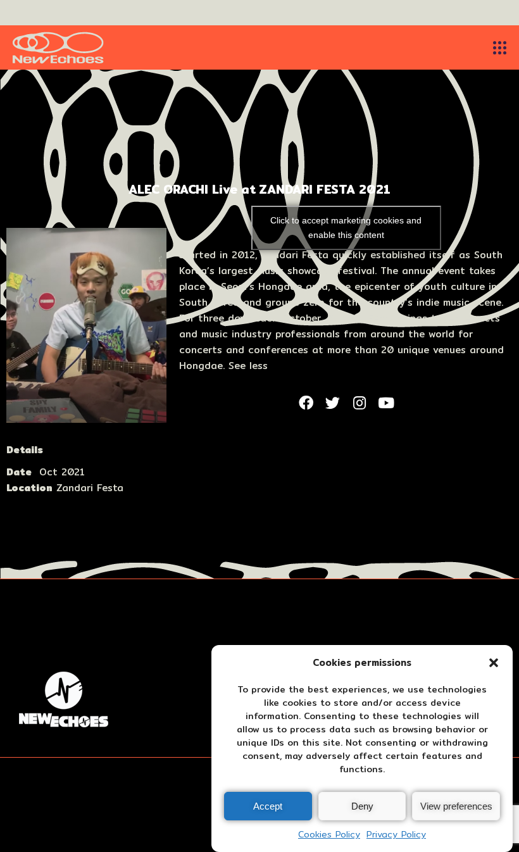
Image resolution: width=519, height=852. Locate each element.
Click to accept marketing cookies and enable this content (346, 227)
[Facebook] (306, 402)
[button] (493, 662)
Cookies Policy (329, 834)
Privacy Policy (396, 834)
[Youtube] (386, 402)
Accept (267, 806)
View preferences (456, 806)
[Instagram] (359, 402)
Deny (362, 806)
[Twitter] (332, 402)
